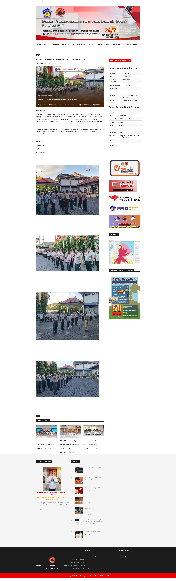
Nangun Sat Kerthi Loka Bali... (94, 531)
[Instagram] (138, 2)
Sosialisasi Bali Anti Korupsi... (93, 467)
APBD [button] (90, 44)
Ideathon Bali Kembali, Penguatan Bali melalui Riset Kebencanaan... (93, 510)
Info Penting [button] (131, 44)
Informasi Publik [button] (78, 44)
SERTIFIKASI (55, 44)
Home (39, 44)
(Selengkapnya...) (41, 509)
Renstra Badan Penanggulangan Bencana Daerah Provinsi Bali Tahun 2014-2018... (94, 521)
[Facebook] (135, 2)
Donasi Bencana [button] (43, 49)
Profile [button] (65, 44)
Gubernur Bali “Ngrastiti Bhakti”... (94, 488)
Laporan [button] (99, 44)
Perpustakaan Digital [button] (114, 44)
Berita (46, 44)
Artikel (76, 467)
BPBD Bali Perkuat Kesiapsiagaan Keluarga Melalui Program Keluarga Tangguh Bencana (69, 444)
